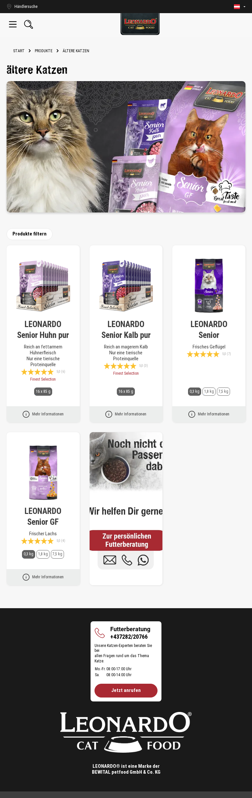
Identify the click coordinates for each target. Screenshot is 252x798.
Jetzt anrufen (126, 690)
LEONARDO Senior (209, 330)
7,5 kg (223, 391)
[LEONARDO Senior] (209, 286)
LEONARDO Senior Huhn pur (43, 330)
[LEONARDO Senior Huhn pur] (43, 286)
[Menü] (13, 24)
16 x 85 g (43, 391)
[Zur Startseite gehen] (140, 24)
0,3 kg (195, 391)
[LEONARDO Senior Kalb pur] (126, 286)
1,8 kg (209, 391)
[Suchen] (28, 24)
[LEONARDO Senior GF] (43, 473)
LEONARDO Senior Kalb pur (126, 330)
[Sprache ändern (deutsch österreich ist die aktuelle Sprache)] (239, 6)
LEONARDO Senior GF (43, 516)
